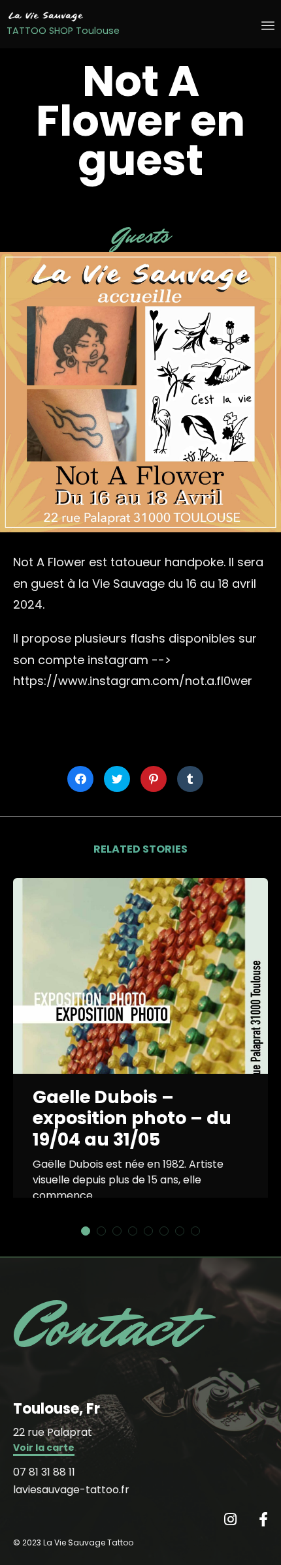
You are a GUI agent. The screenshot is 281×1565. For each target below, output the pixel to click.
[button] (43, 1449)
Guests (141, 235)
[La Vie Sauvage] (63, 16)
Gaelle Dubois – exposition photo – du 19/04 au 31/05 (132, 1118)
